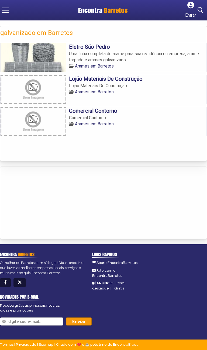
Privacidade (26, 344)
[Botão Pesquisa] (201, 10)
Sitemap (46, 344)
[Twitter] (19, 282)
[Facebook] (5, 282)
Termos (6, 344)
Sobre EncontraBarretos (116, 263)
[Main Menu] (5, 10)
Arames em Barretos (94, 66)
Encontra (103, 10)
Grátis (119, 288)
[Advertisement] (40, 203)
